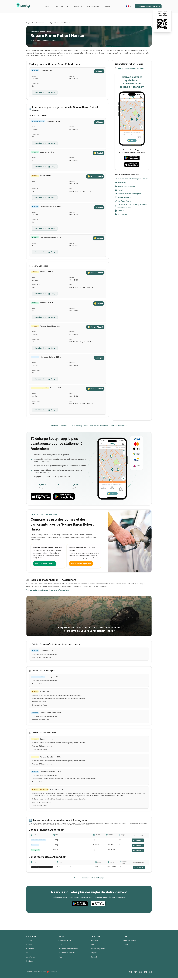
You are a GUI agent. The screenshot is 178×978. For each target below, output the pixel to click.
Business (29, 961)
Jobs (93, 945)
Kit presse (94, 953)
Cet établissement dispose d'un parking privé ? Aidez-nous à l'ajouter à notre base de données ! (89, 426)
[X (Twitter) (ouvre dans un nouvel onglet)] (135, 972)
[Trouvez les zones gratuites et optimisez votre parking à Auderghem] (131, 118)
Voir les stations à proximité (81, 563)
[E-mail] (150, 972)
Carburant (30, 949)
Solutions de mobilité (67, 953)
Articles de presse (98, 949)
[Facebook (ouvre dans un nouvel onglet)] (130, 972)
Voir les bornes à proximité (44, 563)
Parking (29, 945)
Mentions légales (129, 940)
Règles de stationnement (35, 23)
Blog (60, 957)
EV (27, 953)
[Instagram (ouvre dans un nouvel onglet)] (140, 972)
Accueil (29, 940)
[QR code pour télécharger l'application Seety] (162, 24)
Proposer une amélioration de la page (89, 878)
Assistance (30, 957)
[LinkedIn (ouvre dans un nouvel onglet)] (145, 972)
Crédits (125, 945)
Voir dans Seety (138, 840)
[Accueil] (23, 6)
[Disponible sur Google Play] (132, 158)
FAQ (60, 945)
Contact (94, 957)
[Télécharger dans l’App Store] (132, 164)
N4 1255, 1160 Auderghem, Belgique (43, 40)
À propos (94, 940)
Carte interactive (65, 940)
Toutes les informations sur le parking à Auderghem (47, 590)
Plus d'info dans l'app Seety (45, 92)
